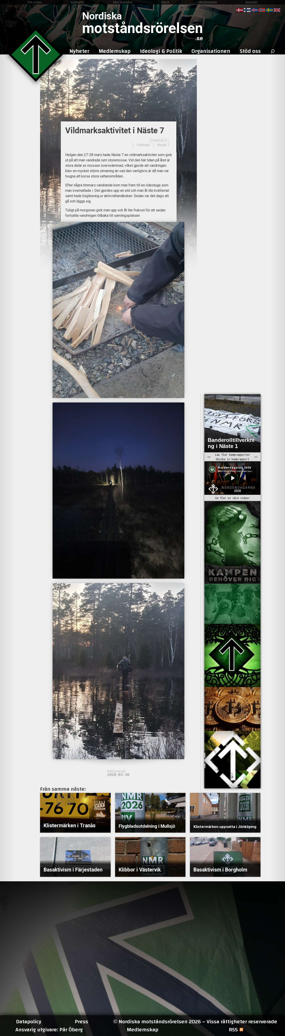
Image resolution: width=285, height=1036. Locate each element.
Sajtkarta (77, 2)
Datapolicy (28, 1022)
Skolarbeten (207, 2)
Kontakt (251, 2)
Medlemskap (142, 1030)
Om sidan (35, 2)
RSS (233, 1030)
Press (165, 2)
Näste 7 (163, 145)
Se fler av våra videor (232, 498)
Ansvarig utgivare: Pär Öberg (49, 1030)
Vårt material (122, 2)
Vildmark (143, 145)
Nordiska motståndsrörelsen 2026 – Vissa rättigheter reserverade (195, 1021)
